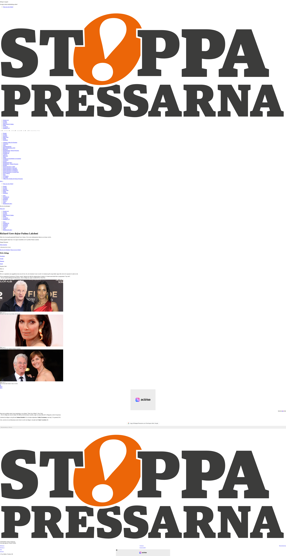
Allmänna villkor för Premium (10, 142)
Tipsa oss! (2, 208)
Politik (4, 125)
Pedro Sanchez (3, 244)
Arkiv (28, 130)
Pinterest (2, 261)
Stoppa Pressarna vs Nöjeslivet (10, 169)
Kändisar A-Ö (6, 128)
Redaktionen (2, 545)
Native (4, 157)
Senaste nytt (6, 120)
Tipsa (1, 130)
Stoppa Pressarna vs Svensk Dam (11, 172)
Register (5, 165)
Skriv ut (2, 268)
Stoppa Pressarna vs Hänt (9, 166)
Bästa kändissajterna (282, 545)
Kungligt (5, 122)
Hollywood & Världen (8, 124)
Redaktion (19, 130)
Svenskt (5, 121)
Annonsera (13, 130)
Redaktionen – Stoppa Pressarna (10, 164)
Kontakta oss (7, 130)
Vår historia (5, 176)
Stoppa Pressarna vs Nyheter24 (10, 170)
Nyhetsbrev (5, 160)
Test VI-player (6, 173)
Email (1, 263)
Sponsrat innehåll (143, 547)
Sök (1, 181)
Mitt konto (5, 156)
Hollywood (5, 137)
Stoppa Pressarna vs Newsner (10, 168)
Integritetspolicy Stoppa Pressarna (11, 150)
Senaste (5, 133)
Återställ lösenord (7, 146)
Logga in (5, 154)
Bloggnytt (5, 149)
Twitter (1, 258)
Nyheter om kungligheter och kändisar (12, 158)
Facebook (2, 256)
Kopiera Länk (3, 266)
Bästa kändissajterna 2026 (9, 147)
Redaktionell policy (35, 130)
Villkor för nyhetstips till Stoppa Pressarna (13, 178)
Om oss (24, 130)
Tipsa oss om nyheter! (8, 7)
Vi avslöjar (5, 126)
